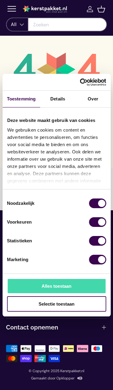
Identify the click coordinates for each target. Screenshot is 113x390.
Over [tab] (93, 98)
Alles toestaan (56, 286)
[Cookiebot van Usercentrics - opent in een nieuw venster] (80, 82)
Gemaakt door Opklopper (52, 378)
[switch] (97, 222)
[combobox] (56, 24)
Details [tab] (57, 98)
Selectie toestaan (56, 303)
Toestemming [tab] (21, 98)
